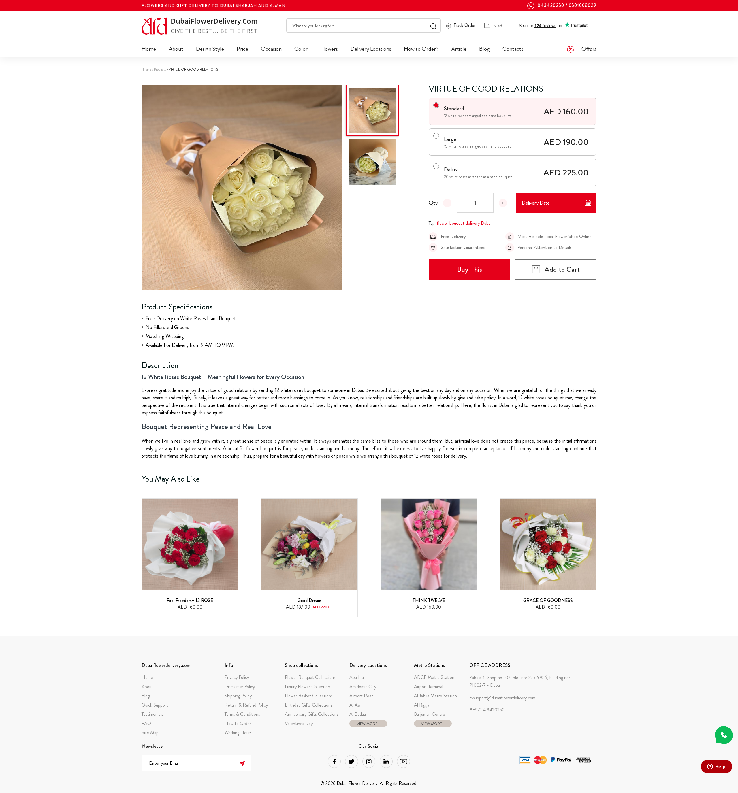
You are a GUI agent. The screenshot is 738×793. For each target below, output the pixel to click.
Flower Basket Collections (309, 695)
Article (458, 49)
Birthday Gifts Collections (308, 705)
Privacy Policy (237, 677)
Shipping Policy (238, 695)
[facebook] (334, 761)
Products (160, 69)
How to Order (238, 723)
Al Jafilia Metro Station (435, 695)
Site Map (150, 732)
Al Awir (356, 705)
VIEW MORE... (368, 723)
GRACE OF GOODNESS (548, 600)
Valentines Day (299, 723)
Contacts (512, 49)
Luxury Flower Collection (307, 686)
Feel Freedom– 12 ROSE (190, 600)
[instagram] (368, 761)
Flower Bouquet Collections (310, 677)
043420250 (551, 5)
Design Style (210, 49)
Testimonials (152, 714)
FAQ (146, 723)
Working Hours (238, 732)
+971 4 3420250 (487, 710)
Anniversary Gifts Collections (311, 714)
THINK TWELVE (429, 600)
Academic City (362, 686)
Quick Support (155, 705)
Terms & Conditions (242, 714)
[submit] (242, 763)
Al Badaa (357, 714)
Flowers (329, 49)
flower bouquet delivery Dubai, (465, 223)
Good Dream (309, 600)
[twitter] (351, 761)
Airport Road (361, 695)
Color (301, 49)
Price (242, 49)
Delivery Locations (371, 49)
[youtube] (403, 761)
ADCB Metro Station (434, 677)
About (176, 49)
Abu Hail (357, 677)
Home (149, 49)
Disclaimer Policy (240, 686)
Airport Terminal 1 (430, 686)
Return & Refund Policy (246, 705)
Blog (484, 49)
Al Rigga (421, 705)
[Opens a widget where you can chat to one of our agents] (716, 767)
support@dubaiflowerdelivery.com (502, 698)
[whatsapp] (724, 735)
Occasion (271, 49)
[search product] (433, 25)
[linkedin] (386, 761)
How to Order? (421, 49)
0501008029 (582, 5)
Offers (588, 49)
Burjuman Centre (429, 714)
